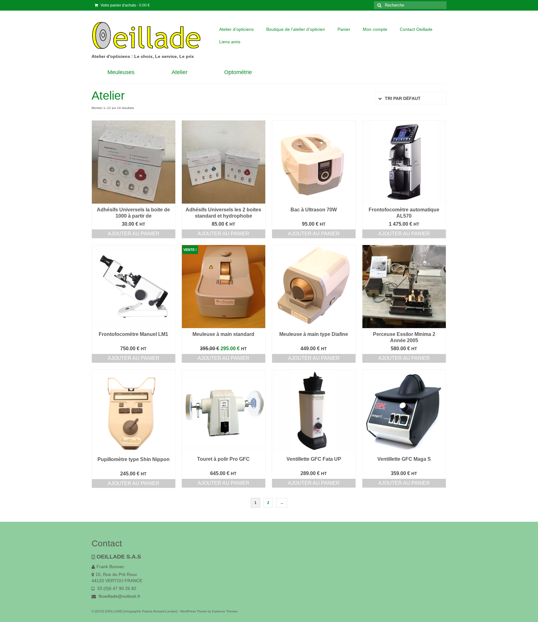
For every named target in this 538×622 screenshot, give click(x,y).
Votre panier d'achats (125, 5)
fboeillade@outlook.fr (118, 596)
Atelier (179, 72)
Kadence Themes (225, 611)
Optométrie (238, 72)
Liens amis (229, 41)
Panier (343, 29)
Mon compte (375, 29)
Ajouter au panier (133, 233)
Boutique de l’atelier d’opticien (295, 29)
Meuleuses (120, 72)
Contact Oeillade (416, 29)
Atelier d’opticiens (236, 29)
